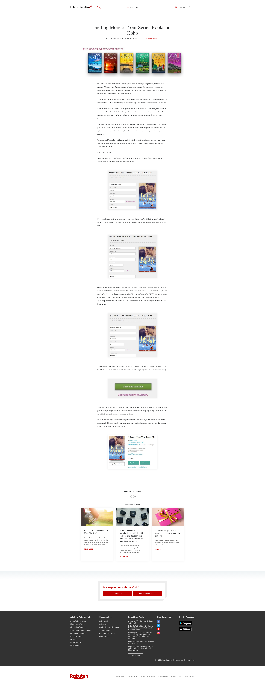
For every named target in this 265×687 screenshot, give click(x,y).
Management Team (77, 624)
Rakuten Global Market (147, 676)
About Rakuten (189, 676)
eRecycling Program (77, 627)
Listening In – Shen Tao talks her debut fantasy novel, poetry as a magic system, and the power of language (140, 635)
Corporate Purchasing (107, 633)
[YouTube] (166, 629)
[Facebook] (166, 621)
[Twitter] (166, 625)
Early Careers (104, 636)
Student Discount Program (109, 627)
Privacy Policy (190, 660)
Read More (88, 549)
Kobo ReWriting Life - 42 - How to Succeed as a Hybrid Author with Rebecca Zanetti (140, 628)
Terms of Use (179, 660)
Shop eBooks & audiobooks (80, 630)
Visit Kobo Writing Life (147, 594)
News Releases (76, 642)
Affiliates (102, 624)
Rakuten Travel (163, 676)
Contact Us (118, 594)
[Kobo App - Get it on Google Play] (185, 623)
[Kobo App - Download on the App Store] (187, 629)
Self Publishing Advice (149, 39)
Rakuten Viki (120, 676)
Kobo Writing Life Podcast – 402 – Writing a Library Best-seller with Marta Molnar (140, 648)
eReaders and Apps (77, 633)
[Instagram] (166, 633)
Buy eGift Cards (76, 636)
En (190, 7)
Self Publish (103, 621)
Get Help (73, 639)
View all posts (135, 655)
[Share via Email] (134, 496)
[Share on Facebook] (130, 496)
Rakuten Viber (132, 676)
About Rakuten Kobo (78, 621)
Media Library (75, 645)
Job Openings (104, 630)
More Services (176, 676)
